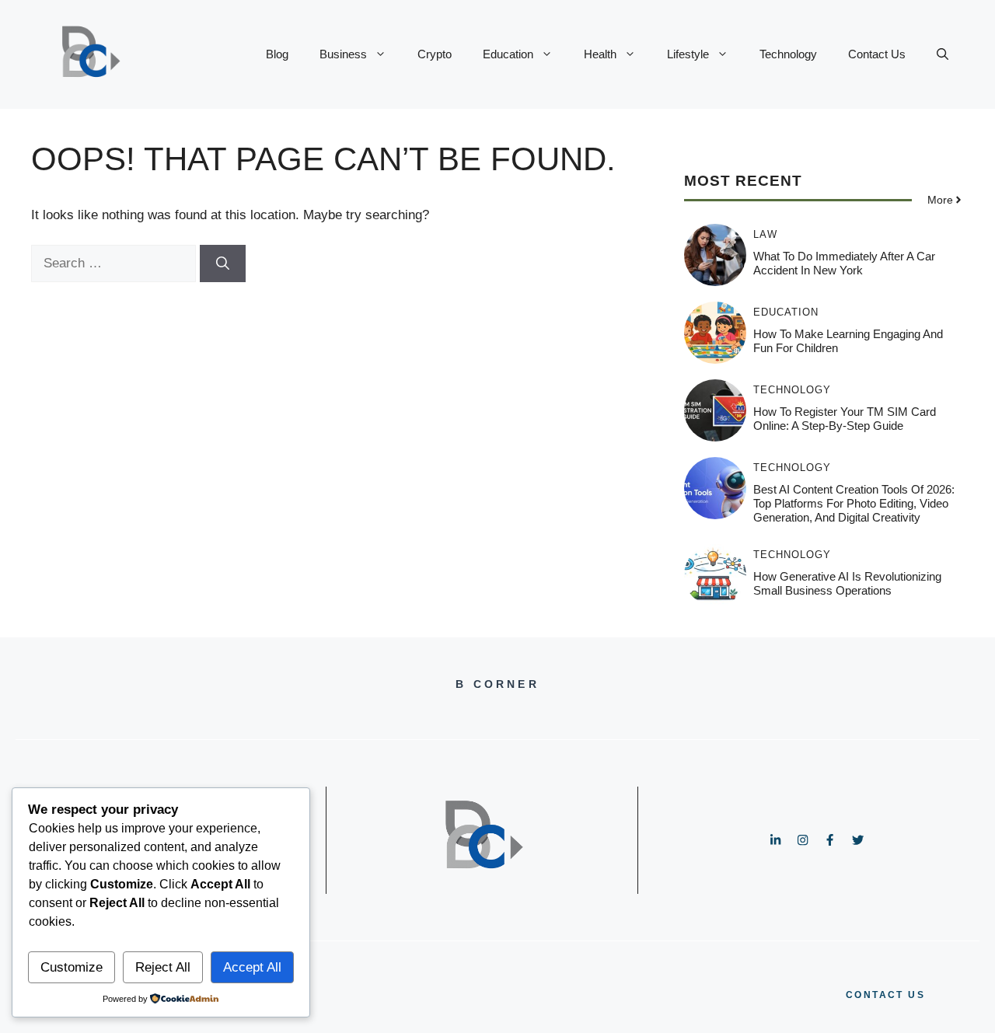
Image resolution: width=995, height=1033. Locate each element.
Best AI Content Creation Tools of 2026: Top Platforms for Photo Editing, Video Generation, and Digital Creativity (854, 503)
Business (343, 54)
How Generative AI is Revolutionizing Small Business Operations (847, 583)
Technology (788, 54)
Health (600, 54)
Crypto (434, 54)
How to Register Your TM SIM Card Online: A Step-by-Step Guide (844, 418)
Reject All (162, 967)
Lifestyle (688, 54)
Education (508, 54)
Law (765, 234)
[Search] (223, 263)
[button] (942, 54)
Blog (277, 54)
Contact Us (877, 54)
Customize (71, 967)
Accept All (252, 967)
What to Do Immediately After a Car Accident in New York (844, 263)
